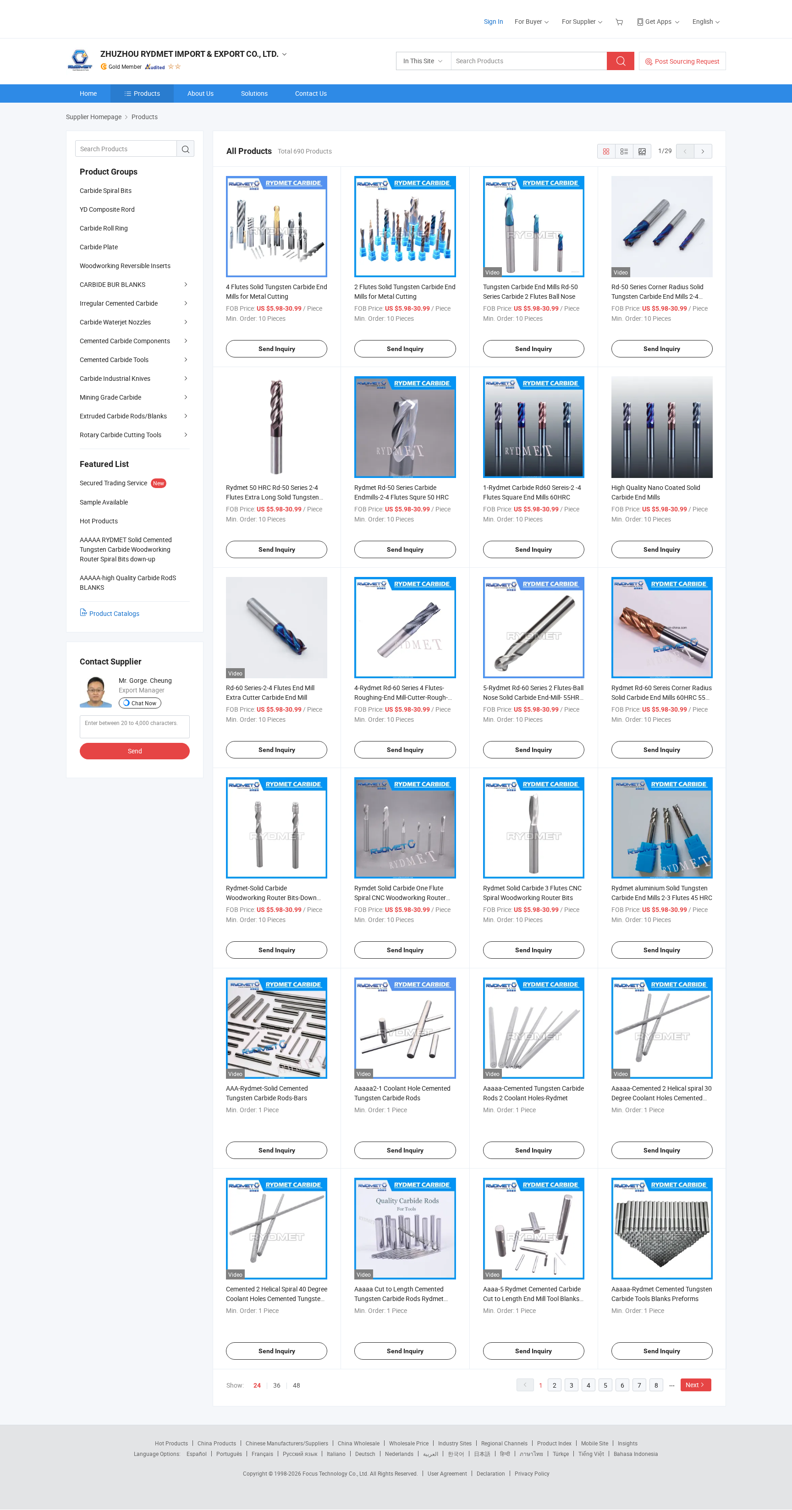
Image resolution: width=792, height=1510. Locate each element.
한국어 (456, 1453)
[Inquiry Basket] (620, 21)
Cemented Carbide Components (125, 340)
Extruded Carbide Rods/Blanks (123, 416)
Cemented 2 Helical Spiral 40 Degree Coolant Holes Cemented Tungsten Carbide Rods (276, 1298)
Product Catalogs (114, 613)
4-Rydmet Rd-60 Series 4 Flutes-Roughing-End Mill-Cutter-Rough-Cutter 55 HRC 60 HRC (401, 697)
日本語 (482, 1453)
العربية (430, 1453)
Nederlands (399, 1453)
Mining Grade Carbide (110, 397)
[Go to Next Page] (703, 151)
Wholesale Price (409, 1443)
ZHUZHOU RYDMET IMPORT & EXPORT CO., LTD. (189, 54)
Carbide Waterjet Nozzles (115, 322)
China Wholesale (359, 1443)
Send (135, 751)
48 (296, 1385)
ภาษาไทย (531, 1453)
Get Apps (658, 21)
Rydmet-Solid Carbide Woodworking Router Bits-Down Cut (271, 897)
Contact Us (311, 93)
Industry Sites (455, 1443)
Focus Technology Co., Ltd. (336, 1473)
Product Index (554, 1443)
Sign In (493, 21)
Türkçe (561, 1453)
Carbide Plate (99, 246)
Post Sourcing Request (687, 61)
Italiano (336, 1453)
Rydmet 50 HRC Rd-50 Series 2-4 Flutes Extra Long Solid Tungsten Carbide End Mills (272, 497)
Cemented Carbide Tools (114, 359)
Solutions (254, 93)
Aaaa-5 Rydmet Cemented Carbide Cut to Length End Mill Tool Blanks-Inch (532, 1298)
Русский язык (300, 1453)
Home (88, 93)
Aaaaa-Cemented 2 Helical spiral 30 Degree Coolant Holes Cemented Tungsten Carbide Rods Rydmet (661, 1098)
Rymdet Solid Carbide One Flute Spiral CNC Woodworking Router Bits (400, 897)
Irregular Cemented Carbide (119, 303)
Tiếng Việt (591, 1453)
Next (692, 1384)
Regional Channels (504, 1443)
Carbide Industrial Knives (115, 378)
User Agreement (447, 1473)
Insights (628, 1443)
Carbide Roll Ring (104, 228)
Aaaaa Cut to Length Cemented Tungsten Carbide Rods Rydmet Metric (399, 1298)
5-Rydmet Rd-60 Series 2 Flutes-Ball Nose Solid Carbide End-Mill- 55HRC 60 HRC (533, 697)
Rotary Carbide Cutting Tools (120, 434)
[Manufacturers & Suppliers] (125, 18)
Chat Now (144, 703)
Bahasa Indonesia (636, 1453)
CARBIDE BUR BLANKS (112, 284)
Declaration (491, 1473)
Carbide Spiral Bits (106, 190)
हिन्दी (505, 1453)
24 (257, 1385)
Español (197, 1453)
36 (276, 1385)
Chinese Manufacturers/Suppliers (287, 1443)
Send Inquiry (276, 348)
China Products (217, 1443)
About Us (200, 93)
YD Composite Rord (107, 209)
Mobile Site (594, 1443)
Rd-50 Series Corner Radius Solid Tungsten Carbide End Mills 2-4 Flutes (657, 296)
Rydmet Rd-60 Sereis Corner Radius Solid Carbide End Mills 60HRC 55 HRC (661, 697)
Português (229, 1453)
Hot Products (171, 1443)
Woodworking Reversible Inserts (125, 265)
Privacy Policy (532, 1473)
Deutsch (365, 1453)
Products (147, 93)
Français (262, 1453)
